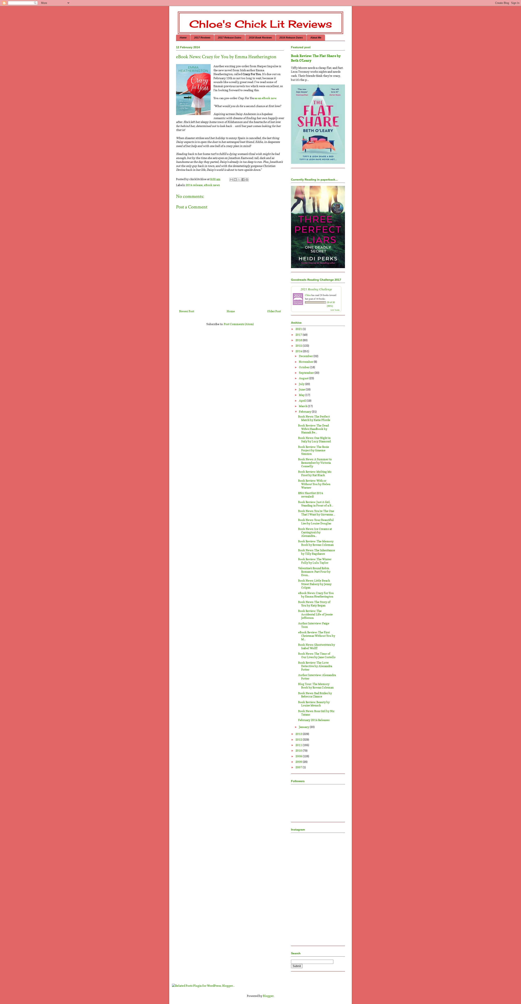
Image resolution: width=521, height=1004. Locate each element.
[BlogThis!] (235, 180)
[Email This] (231, 180)
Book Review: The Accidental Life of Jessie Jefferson (315, 614)
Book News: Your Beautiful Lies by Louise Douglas (316, 521)
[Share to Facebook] (243, 180)
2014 (299, 351)
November (306, 361)
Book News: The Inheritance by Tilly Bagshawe (316, 551)
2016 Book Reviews (260, 37)
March (303, 406)
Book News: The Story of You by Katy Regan (314, 603)
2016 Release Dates (291, 37)
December (306, 356)
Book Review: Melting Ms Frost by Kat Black (314, 473)
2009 (299, 756)
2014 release (194, 185)
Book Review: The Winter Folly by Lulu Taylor (314, 560)
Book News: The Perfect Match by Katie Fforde (314, 418)
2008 (299, 761)
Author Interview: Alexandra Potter (317, 676)
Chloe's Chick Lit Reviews (260, 24)
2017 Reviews (202, 37)
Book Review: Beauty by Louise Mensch (314, 703)
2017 (299, 334)
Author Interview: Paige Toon (313, 624)
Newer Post (186, 311)
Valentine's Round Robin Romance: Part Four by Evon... (314, 571)
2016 (299, 340)
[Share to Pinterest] (247, 180)
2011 (299, 745)
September (306, 372)
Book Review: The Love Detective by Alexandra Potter (315, 666)
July (302, 384)
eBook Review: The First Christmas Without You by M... (316, 635)
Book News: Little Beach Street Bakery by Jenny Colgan (315, 584)
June (302, 389)
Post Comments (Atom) (239, 324)
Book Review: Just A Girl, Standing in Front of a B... (315, 503)
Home (183, 37)
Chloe (308, 295)
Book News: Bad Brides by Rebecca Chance (315, 694)
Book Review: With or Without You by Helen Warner (314, 484)
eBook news (212, 185)
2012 (299, 739)
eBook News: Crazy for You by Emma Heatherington (316, 594)
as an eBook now (265, 98)
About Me (315, 37)
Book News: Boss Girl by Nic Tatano (316, 712)
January (304, 727)
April (302, 400)
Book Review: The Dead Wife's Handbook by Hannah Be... (313, 429)
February (305, 411)
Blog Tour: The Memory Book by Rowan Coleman (316, 685)
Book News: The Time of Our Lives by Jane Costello (317, 655)
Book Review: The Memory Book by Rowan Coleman (316, 542)
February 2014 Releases (313, 720)
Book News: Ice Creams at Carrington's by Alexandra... (315, 532)
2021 (299, 329)
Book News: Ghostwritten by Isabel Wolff (316, 646)
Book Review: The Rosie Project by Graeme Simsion (313, 450)
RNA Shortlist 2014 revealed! (310, 494)
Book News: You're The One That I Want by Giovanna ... (316, 512)
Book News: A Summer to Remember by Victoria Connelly (315, 462)
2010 (299, 750)
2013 (299, 733)
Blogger (268, 995)
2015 (299, 345)
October (304, 367)
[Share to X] (239, 180)
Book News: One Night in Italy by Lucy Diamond (314, 439)
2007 (299, 767)
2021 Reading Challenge (316, 289)
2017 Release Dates (229, 37)
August (304, 378)
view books (335, 309)
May (302, 395)
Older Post (274, 311)
